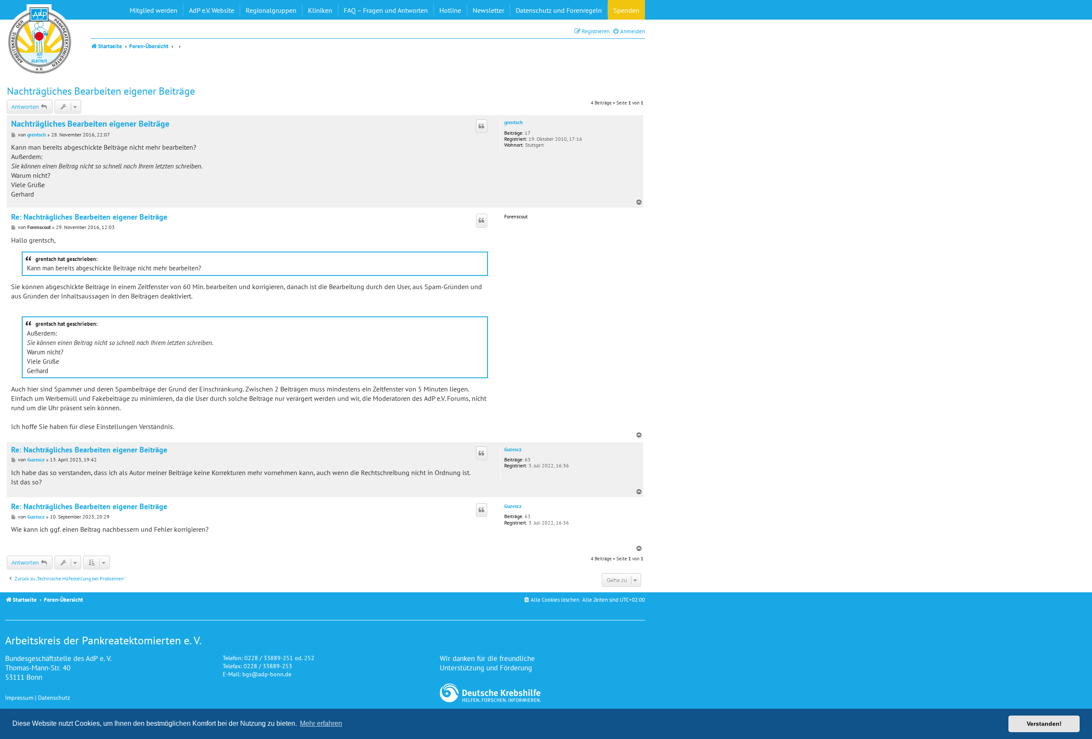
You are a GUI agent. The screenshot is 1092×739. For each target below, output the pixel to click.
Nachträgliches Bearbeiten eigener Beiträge (101, 91)
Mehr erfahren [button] (321, 723)
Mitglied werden (153, 10)
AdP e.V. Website (211, 10)
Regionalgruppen (271, 10)
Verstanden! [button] (1044, 723)
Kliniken (320, 10)
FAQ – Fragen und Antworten (386, 10)
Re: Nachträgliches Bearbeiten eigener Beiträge (89, 217)
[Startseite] (39, 40)
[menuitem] (629, 31)
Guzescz (513, 449)
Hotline (450, 10)
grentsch (513, 122)
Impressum (19, 697)
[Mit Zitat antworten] (481, 126)
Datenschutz (54, 697)
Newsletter (488, 10)
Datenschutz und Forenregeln (559, 10)
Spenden (626, 10)
